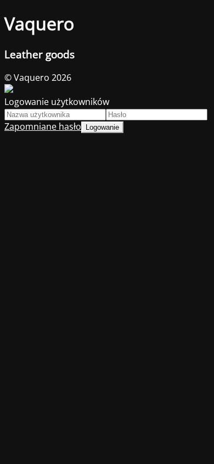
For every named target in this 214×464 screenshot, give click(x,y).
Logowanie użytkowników (56, 102)
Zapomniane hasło (42, 126)
